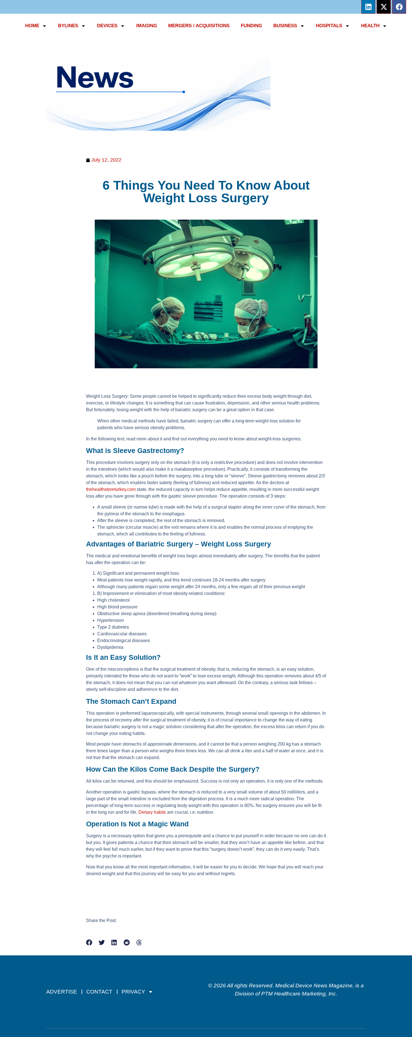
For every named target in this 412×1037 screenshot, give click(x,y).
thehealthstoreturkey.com (111, 489)
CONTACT (99, 992)
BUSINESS (285, 25)
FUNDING (251, 25)
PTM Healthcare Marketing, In (297, 994)
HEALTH (370, 25)
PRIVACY (133, 992)
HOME (32, 25)
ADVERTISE (61, 992)
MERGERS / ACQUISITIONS (199, 25)
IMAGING (146, 25)
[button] (89, 942)
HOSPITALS (329, 25)
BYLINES (68, 25)
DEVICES (107, 25)
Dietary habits (152, 812)
